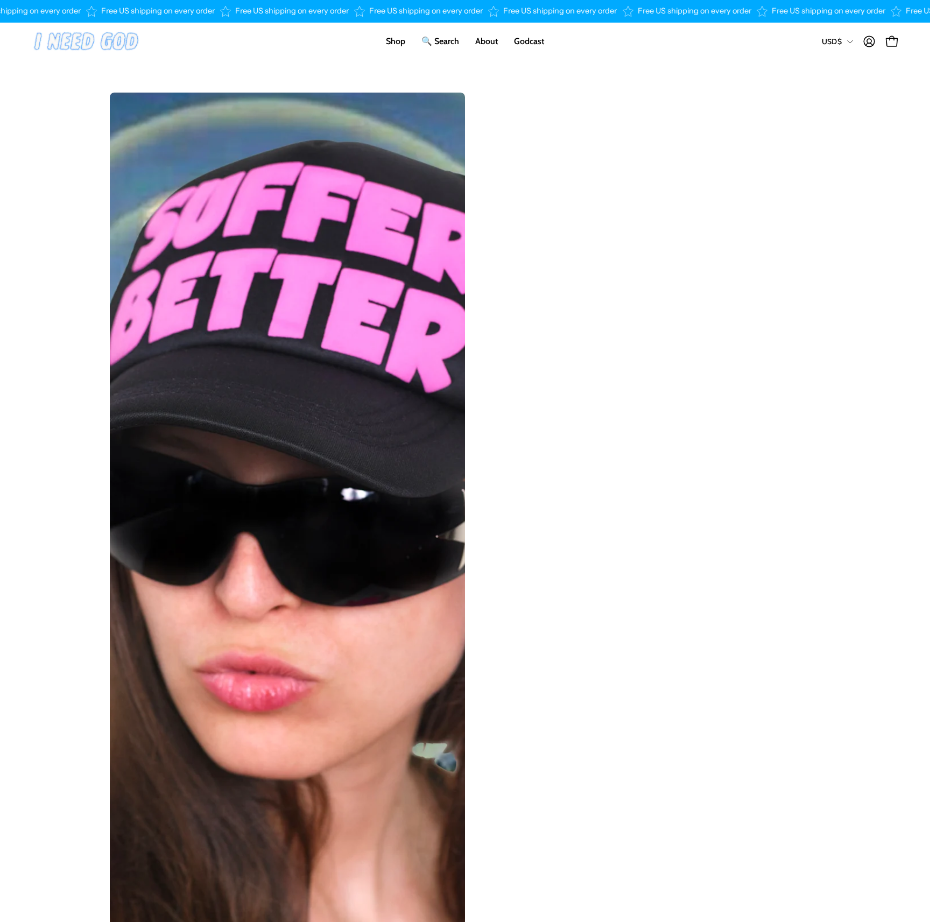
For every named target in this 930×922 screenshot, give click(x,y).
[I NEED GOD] (86, 41)
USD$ (832, 41)
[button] (486, 41)
